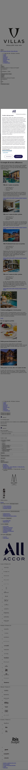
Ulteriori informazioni (7, 150)
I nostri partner (5, 152)
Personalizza (8, 156)
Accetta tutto (18, 156)
